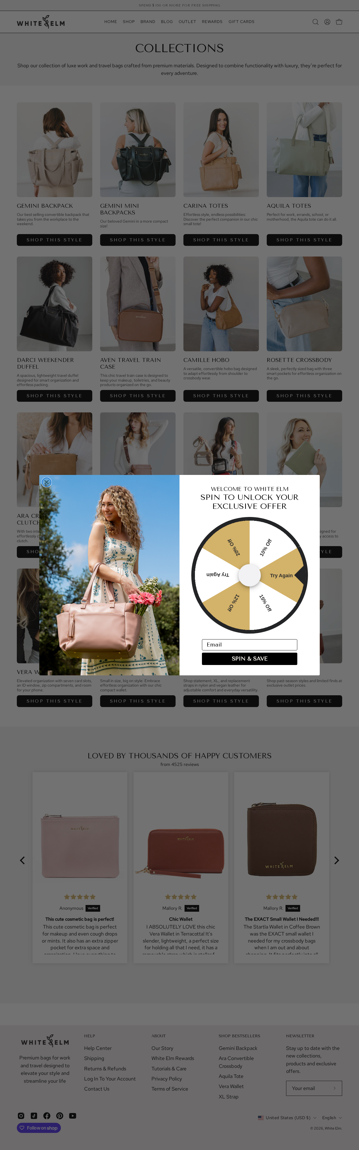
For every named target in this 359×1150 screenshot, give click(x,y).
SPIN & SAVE (250, 658)
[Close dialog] (46, 482)
